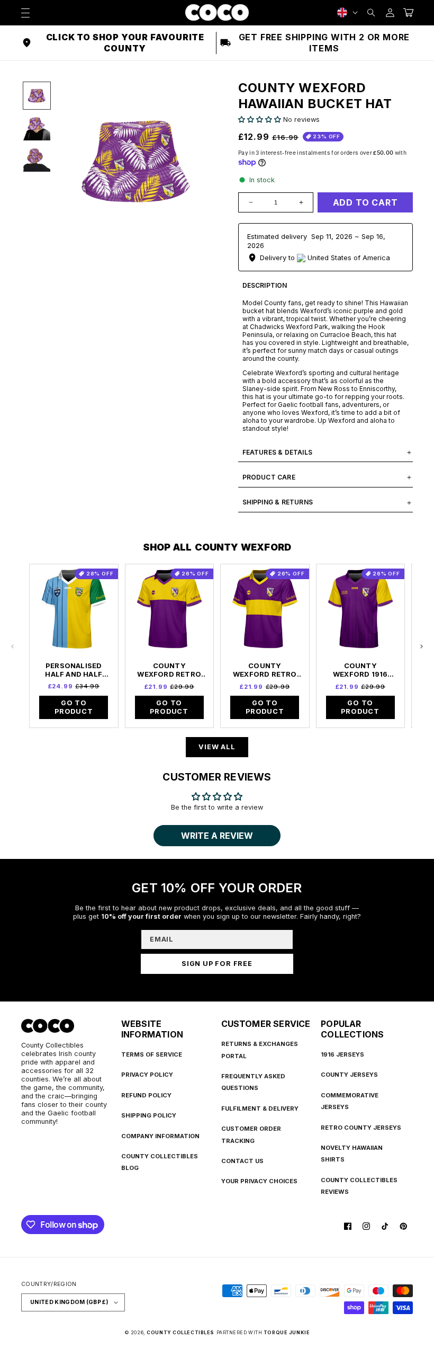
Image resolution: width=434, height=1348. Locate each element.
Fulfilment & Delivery (260, 1108)
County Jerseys (349, 1074)
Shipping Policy (148, 1115)
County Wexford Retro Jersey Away (265, 669)
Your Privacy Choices (259, 1181)
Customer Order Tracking (251, 1134)
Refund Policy (146, 1095)
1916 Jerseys (342, 1054)
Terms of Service (151, 1054)
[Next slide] (421, 646)
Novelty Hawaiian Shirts (352, 1153)
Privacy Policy (147, 1074)
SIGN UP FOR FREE (217, 964)
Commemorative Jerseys (349, 1101)
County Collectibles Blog (159, 1162)
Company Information (160, 1136)
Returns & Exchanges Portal (259, 1049)
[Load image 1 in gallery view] (36, 95)
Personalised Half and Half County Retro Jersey (74, 669)
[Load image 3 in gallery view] (36, 158)
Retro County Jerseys (361, 1127)
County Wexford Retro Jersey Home (169, 669)
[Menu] (25, 12)
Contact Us (242, 1161)
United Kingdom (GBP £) (69, 1302)
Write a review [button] (217, 835)
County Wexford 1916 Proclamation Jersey (360, 669)
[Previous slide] (12, 646)
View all (216, 747)
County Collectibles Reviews (359, 1185)
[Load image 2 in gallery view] (36, 126)
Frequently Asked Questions (253, 1082)
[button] (371, 12)
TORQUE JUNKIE (287, 1332)
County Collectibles (180, 1332)
